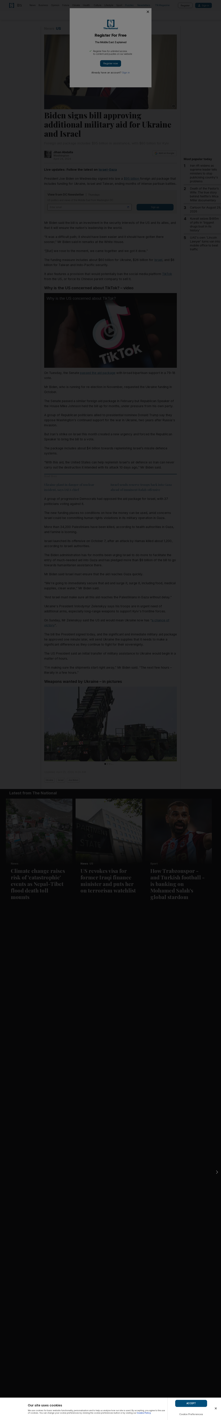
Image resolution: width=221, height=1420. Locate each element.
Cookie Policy (144, 1413)
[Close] (215, 1408)
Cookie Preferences (191, 1414)
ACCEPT (191, 1403)
